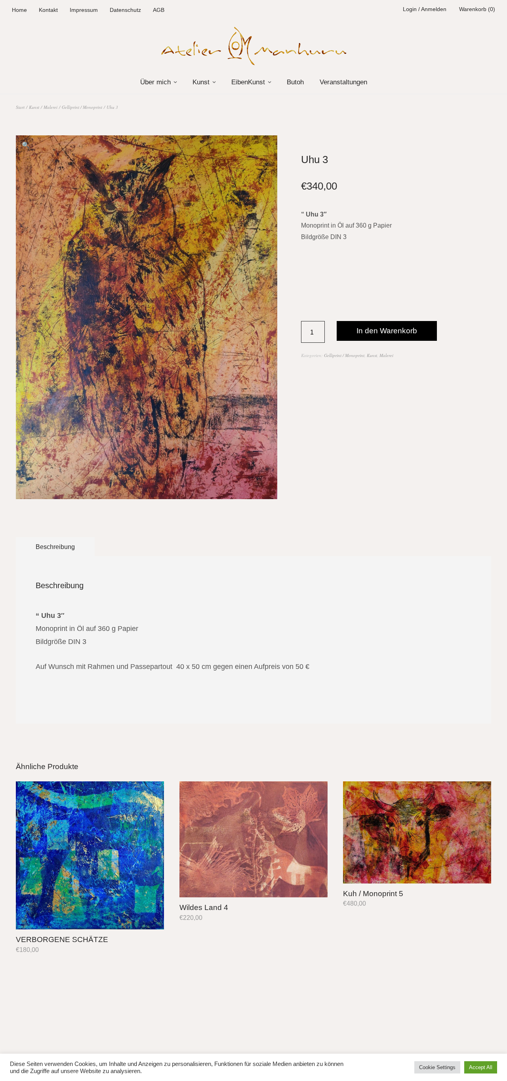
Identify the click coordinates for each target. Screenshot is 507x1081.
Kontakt (48, 10)
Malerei (50, 107)
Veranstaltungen (343, 82)
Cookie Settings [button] (437, 1067)
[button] (26, 145)
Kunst (201, 82)
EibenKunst (248, 82)
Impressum (84, 10)
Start (20, 107)
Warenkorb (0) (477, 9)
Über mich (155, 82)
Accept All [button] (480, 1067)
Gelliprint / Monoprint (82, 107)
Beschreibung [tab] (55, 546)
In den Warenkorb (386, 331)
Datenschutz (125, 10)
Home (19, 10)
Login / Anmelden (424, 9)
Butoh (295, 82)
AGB (158, 10)
